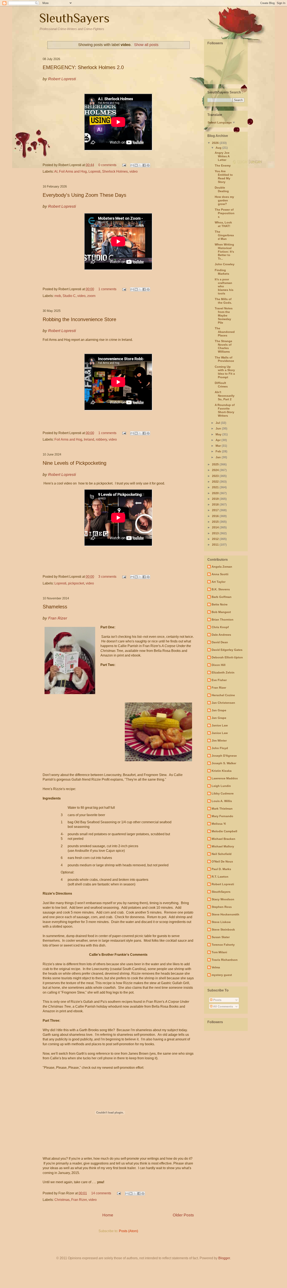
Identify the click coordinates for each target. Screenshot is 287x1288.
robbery (101, 439)
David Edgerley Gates (227, 649)
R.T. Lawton (220, 876)
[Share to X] (140, 165)
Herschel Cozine (223, 695)
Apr (218, 440)
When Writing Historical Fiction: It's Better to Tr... (224, 251)
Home (107, 1215)
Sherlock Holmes (115, 171)
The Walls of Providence (224, 359)
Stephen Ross (222, 907)
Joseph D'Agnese (224, 755)
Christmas (62, 1199)
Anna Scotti (220, 574)
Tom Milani (219, 952)
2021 (216, 487)
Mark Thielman (222, 808)
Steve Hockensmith (225, 914)
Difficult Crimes (221, 384)
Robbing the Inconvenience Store (79, 319)
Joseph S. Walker (224, 763)
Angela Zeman (222, 566)
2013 (216, 533)
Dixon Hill (218, 665)
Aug (219, 147)
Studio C (69, 296)
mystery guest (222, 975)
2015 (216, 521)
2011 (216, 544)
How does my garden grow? (224, 200)
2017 (216, 510)
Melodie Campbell (224, 831)
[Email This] (132, 165)
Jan (219, 457)
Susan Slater (221, 937)
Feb (219, 451)
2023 (216, 476)
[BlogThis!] (136, 165)
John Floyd (220, 748)
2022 (216, 481)
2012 (216, 539)
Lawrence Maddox (225, 778)
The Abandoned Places (225, 332)
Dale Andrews (221, 634)
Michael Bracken (223, 838)
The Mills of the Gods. (223, 300)
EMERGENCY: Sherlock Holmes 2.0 (83, 67)
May (219, 434)
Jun (219, 428)
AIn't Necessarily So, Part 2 (224, 395)
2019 (216, 498)
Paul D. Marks (221, 869)
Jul (218, 422)
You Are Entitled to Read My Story (224, 176)
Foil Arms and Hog (73, 171)
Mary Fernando (222, 816)
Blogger (224, 1258)
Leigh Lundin (221, 786)
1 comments (107, 289)
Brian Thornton (222, 619)
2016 (216, 516)
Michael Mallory (223, 846)
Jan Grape (219, 710)
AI (55, 171)
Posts (216, 1000)
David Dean (220, 642)
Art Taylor (218, 581)
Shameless (55, 606)
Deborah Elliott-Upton (227, 657)
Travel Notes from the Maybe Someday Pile (224, 315)
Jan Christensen (223, 702)
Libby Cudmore (223, 793)
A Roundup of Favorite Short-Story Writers (225, 410)
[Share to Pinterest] (148, 165)
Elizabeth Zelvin (223, 672)
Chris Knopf (220, 627)
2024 (216, 470)
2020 (216, 493)
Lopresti (94, 171)
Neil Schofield (222, 854)
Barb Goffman (222, 597)
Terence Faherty (223, 944)
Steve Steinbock (223, 929)
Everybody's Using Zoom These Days (84, 195)
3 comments (107, 576)
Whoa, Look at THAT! (223, 224)
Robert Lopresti (223, 884)
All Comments (222, 1006)
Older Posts (183, 1215)
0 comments (107, 165)
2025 (216, 464)
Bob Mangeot (221, 612)
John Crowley (224, 264)
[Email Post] (124, 165)
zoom (91, 296)
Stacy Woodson (223, 899)
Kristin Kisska (222, 770)
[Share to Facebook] (144, 165)
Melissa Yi (219, 823)
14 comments (101, 1193)
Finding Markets (222, 271)
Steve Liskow (221, 922)
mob (57, 296)
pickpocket (76, 583)
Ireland (89, 439)
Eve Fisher (219, 680)
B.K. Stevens (221, 589)
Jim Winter (219, 740)
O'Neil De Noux (222, 861)
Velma (216, 967)
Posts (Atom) (128, 1231)
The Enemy (223, 165)
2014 (216, 527)
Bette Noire (220, 604)
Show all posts (146, 45)
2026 (216, 142)
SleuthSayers (74, 18)
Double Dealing (222, 189)
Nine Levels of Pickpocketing (74, 463)
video (133, 171)
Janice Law (220, 725)
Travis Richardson (225, 959)
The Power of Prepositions (224, 213)
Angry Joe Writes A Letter (222, 156)
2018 (216, 504)
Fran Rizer (79, 1199)
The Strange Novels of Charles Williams (223, 346)
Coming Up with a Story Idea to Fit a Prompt (225, 372)
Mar (219, 445)
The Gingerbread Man (224, 235)
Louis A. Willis (222, 801)
